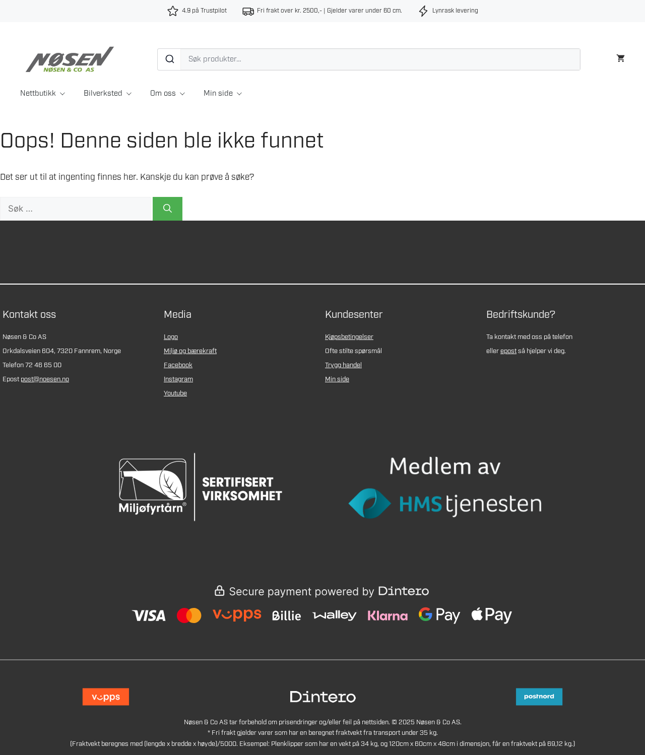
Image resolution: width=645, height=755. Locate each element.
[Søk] (169, 59)
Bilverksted (103, 94)
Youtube (175, 393)
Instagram (178, 379)
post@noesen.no (45, 379)
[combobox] (368, 59)
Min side (218, 94)
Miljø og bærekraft (190, 351)
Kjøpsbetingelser (349, 337)
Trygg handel (343, 365)
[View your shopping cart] (620, 57)
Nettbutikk (38, 94)
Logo (171, 337)
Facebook (178, 365)
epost (508, 351)
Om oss (163, 94)
